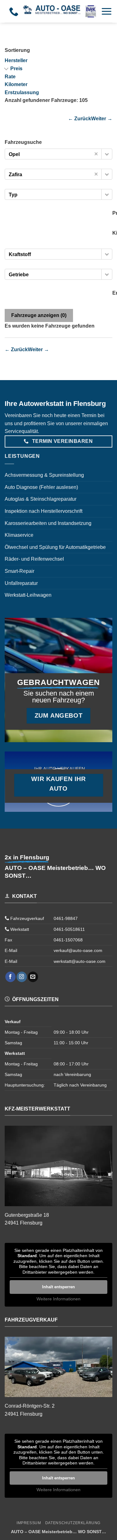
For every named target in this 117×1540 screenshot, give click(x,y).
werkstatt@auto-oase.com (79, 961)
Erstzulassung (22, 92)
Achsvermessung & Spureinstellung (44, 475)
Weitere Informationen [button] (58, 1298)
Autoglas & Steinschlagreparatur (40, 499)
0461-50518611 (69, 929)
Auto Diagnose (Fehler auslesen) (41, 487)
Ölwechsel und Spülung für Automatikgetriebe (55, 547)
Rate (10, 76)
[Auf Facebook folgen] (10, 977)
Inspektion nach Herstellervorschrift (43, 511)
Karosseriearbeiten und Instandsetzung (48, 523)
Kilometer (16, 84)
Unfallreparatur (21, 583)
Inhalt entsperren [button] (58, 1287)
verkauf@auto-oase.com (78, 950)
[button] (106, 11)
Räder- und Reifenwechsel (34, 559)
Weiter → (101, 118)
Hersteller (16, 60)
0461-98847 (66, 918)
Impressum (29, 1523)
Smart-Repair (19, 571)
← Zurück (79, 118)
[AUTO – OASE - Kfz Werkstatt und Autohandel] (59, 11)
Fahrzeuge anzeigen (38, 315)
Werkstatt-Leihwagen (28, 595)
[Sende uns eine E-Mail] (33, 977)
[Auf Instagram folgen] (22, 977)
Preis (16, 68)
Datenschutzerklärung (72, 1523)
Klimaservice (19, 535)
